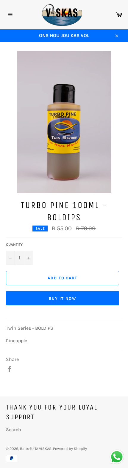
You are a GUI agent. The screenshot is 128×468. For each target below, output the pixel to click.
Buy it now (62, 298)
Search (13, 429)
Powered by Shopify (70, 448)
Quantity (14, 244)
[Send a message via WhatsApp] (117, 457)
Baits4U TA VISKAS (35, 448)
